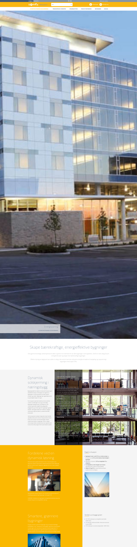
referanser (98, 8)
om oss (106, 8)
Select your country (104, 1)
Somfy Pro (36, 1)
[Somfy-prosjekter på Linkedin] (71, 1)
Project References (86, 8)
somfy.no (30, 1)
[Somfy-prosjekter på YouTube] (68, 1)
